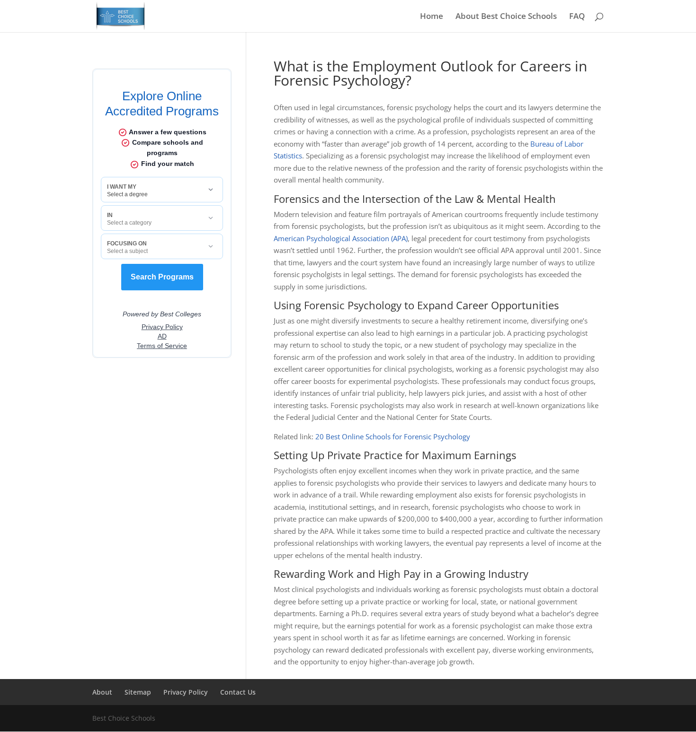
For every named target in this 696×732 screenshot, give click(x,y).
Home (431, 17)
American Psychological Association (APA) (341, 238)
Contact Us (238, 692)
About (102, 692)
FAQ (577, 17)
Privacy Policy (185, 692)
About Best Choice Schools (506, 17)
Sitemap (138, 692)
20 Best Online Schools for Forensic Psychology (392, 436)
